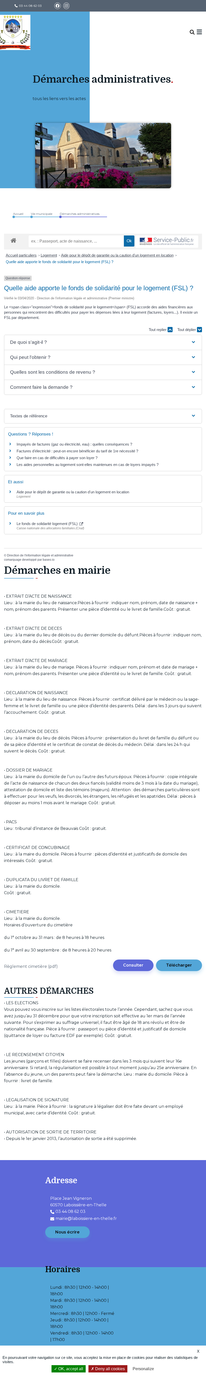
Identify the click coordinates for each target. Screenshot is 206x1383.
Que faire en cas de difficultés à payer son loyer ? (57, 458)
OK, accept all (70, 1369)
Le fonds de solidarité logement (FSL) (48, 523)
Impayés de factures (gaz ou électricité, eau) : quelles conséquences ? (74, 444)
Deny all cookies (109, 1369)
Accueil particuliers (21, 255)
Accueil (18, 214)
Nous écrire (67, 1232)
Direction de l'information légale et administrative (40, 555)
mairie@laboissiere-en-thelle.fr (86, 1218)
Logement (49, 255)
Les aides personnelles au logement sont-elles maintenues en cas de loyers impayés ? (88, 464)
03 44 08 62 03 (30, 6)
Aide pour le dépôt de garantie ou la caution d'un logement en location (117, 255)
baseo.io (49, 559)
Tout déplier (187, 329)
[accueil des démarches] (13, 239)
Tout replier (158, 329)
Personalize (143, 1369)
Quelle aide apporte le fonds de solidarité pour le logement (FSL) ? (59, 262)
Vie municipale (41, 214)
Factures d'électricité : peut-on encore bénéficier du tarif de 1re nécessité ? (77, 451)
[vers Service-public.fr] (166, 241)
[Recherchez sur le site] (192, 32)
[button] (103, 342)
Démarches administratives (79, 214)
